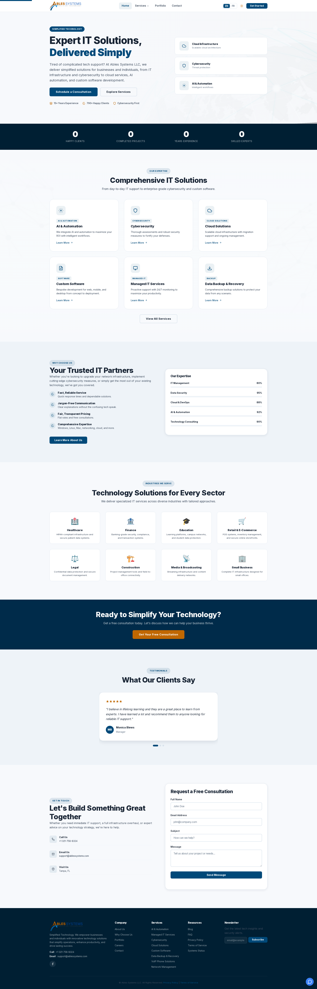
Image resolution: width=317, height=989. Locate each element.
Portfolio (160, 5)
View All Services (158, 318)
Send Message (216, 875)
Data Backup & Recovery (165, 956)
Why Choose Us (123, 934)
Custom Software (161, 950)
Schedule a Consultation (73, 91)
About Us (120, 929)
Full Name (176, 799)
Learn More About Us (68, 440)
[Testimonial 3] (163, 745)
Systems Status (196, 950)
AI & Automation (160, 929)
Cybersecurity (159, 939)
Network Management (163, 966)
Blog (190, 929)
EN (226, 6)
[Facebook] (53, 964)
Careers (119, 945)
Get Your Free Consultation (158, 634)
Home (125, 5)
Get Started (257, 5)
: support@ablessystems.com (68, 956)
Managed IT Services (163, 934)
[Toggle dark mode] (241, 6)
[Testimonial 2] (160, 745)
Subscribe (258, 939)
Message (176, 846)
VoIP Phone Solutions (163, 961)
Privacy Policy (195, 939)
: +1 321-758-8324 (62, 952)
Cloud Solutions (160, 945)
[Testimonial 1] (155, 745)
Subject (175, 830)
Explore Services (118, 91)
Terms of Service (197, 945)
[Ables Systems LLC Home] (65, 6)
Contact (177, 5)
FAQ (190, 934)
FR (233, 6)
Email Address (179, 815)
